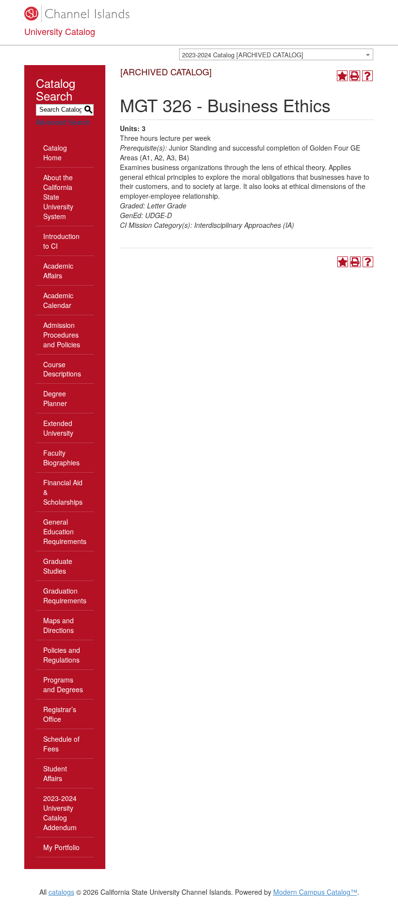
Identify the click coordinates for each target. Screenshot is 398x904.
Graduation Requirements (64, 595)
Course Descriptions (62, 369)
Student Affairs (55, 773)
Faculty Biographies (61, 457)
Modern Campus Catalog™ (315, 892)
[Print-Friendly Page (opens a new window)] (354, 75)
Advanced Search (63, 122)
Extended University (58, 428)
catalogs (61, 892)
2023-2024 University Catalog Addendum (60, 812)
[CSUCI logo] (199, 13)
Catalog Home (55, 152)
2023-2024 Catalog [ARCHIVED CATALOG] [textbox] (242, 54)
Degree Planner (55, 398)
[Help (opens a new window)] (367, 75)
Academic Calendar (58, 300)
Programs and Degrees (63, 684)
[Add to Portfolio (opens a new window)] (342, 75)
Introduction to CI (61, 241)
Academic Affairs (58, 270)
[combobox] (276, 54)
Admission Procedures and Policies (61, 334)
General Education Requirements (64, 531)
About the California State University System (58, 196)
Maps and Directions (58, 625)
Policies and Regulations (61, 655)
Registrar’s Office (59, 714)
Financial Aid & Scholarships (63, 492)
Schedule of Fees (61, 743)
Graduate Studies (57, 566)
